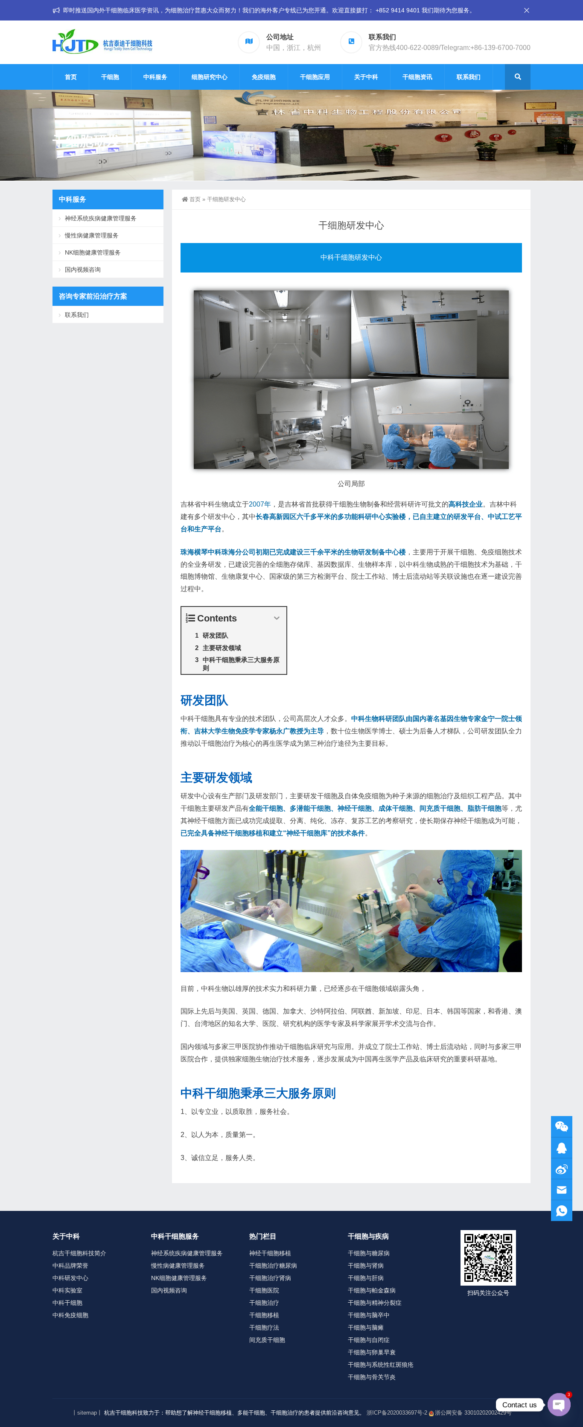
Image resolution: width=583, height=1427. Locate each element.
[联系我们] (561, 1147)
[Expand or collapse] (276, 618)
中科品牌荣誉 (70, 1265)
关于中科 (366, 76)
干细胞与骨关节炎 (372, 1377)
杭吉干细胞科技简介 (79, 1253)
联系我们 (469, 76)
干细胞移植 (264, 1315)
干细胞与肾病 (366, 1265)
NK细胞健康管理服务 (93, 252)
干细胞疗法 (264, 1327)
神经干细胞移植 (270, 1253)
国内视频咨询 (83, 269)
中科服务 (155, 76)
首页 (71, 76)
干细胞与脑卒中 (369, 1315)
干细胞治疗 (264, 1302)
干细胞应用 (315, 76)
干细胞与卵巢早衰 (372, 1352)
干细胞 (110, 76)
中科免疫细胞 (70, 1315)
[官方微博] (561, 1168)
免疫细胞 (264, 76)
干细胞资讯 (417, 76)
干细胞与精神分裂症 (375, 1302)
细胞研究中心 (209, 76)
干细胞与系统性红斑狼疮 (381, 1364)
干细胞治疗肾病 (270, 1278)
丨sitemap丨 (87, 1412)
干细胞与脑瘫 (366, 1327)
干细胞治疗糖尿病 (273, 1265)
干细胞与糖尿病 (369, 1253)
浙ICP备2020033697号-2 (397, 1412)
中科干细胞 (67, 1302)
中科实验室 (67, 1290)
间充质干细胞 (267, 1339)
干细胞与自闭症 (369, 1339)
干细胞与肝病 (366, 1278)
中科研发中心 (70, 1278)
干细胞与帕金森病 (372, 1290)
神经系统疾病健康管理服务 (101, 218)
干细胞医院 (264, 1290)
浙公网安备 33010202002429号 (473, 1412)
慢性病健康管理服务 (92, 235)
